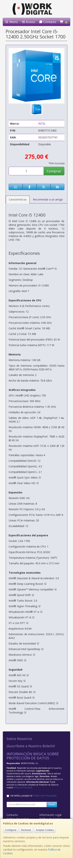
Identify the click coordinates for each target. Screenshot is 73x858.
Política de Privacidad (23, 787)
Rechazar (26, 830)
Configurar (10, 830)
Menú (13, 22)
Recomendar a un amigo (48, 199)
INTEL (42, 123)
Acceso (30, 22)
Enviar (52, 804)
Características (18, 199)
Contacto (49, 22)
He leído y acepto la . (33, 795)
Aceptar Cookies (45, 830)
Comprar (54, 171)
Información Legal (50, 815)
